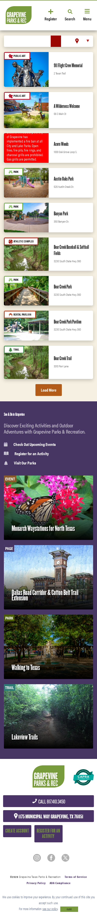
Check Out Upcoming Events (34, 444)
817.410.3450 (51, 802)
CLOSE (69, 909)
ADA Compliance (60, 883)
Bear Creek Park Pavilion (67, 322)
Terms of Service (76, 877)
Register (50, 18)
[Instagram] (37, 858)
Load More (48, 390)
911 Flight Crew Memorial (68, 65)
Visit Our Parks (25, 463)
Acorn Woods (61, 144)
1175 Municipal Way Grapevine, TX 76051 (50, 816)
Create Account (17, 831)
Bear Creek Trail (63, 358)
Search (70, 18)
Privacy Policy (36, 883)
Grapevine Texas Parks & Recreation (40, 877)
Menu (87, 18)
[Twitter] (65, 858)
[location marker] (77, 41)
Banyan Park (61, 213)
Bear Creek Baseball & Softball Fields (71, 250)
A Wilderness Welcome (67, 106)
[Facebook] (51, 858)
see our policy (50, 908)
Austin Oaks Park (63, 179)
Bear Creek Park (63, 287)
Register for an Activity (31, 454)
